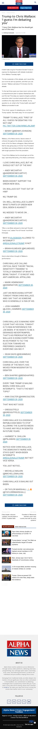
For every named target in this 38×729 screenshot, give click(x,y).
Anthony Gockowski (9, 32)
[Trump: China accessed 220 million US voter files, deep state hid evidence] (6, 577)
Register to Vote (7, 715)
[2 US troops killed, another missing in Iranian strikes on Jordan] (6, 569)
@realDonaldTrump (14, 243)
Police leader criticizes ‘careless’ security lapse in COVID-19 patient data (10, 516)
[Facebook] (9, 701)
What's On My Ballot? (30, 715)
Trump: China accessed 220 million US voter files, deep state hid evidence (23, 578)
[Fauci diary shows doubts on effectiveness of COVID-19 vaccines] (6, 534)
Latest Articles (5, 536)
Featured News (11, 12)
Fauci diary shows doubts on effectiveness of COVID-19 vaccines (22, 534)
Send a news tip (13, 8)
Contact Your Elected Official (19, 717)
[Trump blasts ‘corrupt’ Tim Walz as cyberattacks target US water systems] (6, 542)
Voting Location (17, 715)
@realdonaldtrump (13, 458)
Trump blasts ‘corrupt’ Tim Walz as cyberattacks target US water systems (24, 542)
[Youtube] (29, 701)
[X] (24, 701)
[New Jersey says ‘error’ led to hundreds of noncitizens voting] (6, 560)
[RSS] (19, 701)
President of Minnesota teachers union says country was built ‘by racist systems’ (28, 517)
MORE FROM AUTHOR (20, 526)
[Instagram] (14, 701)
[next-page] (6, 584)
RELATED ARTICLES (8, 526)
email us (6, 687)
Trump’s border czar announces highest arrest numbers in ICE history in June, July (23, 551)
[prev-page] (3, 584)
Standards (19, 727)
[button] (3, 2)
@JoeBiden (16, 238)
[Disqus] (19, 611)
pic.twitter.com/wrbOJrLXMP (19, 126)
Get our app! (29, 724)
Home (3, 12)
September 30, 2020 (13, 134)
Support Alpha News (26, 8)
